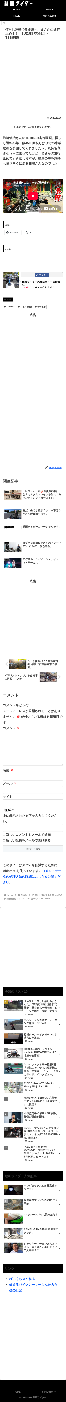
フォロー (43, 275)
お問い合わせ (49, 1392)
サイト (7, 796)
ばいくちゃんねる (22, 1279)
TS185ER (11, 307)
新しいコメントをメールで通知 (28, 834)
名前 (8, 770)
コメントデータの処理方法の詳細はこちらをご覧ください (32, 876)
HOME (17, 1392)
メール (10, 783)
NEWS (9, 299)
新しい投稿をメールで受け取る (28, 840)
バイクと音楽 (26, 307)
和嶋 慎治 (41, 307)
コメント (11, 728)
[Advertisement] (33, 75)
